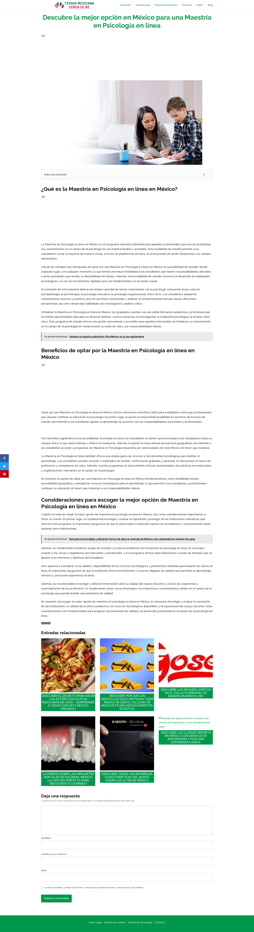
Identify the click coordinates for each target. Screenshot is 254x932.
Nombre (46, 838)
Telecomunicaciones (165, 5)
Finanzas (187, 5)
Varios (199, 5)
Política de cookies (115, 922)
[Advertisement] (127, 59)
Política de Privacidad (140, 922)
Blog (210, 5)
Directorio (125, 5)
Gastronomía (143, 5)
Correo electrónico (54, 854)
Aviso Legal (95, 922)
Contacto (159, 922)
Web (43, 870)
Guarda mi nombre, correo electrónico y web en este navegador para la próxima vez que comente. (94, 888)
